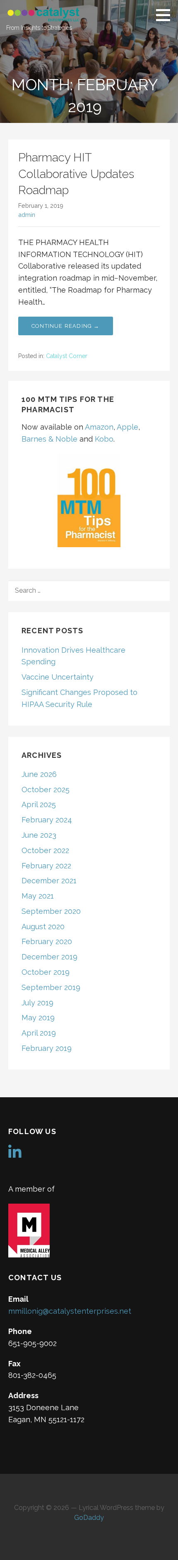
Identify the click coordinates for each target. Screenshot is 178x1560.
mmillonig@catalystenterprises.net (69, 1311)
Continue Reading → (65, 326)
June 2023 (39, 835)
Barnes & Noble (49, 439)
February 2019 (47, 1048)
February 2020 (47, 941)
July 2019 (37, 1002)
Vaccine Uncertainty (58, 677)
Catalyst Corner (66, 356)
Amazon (99, 427)
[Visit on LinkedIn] (15, 1155)
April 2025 (39, 804)
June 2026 (39, 774)
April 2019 (39, 1033)
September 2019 (51, 987)
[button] (166, 15)
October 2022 (45, 850)
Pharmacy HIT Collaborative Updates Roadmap (76, 174)
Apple (127, 427)
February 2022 (46, 865)
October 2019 (46, 972)
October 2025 (46, 789)
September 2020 (51, 911)
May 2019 (38, 1017)
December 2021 (49, 880)
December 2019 (49, 956)
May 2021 (38, 896)
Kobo (104, 439)
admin (26, 214)
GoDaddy (89, 1518)
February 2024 (47, 819)
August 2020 (43, 926)
